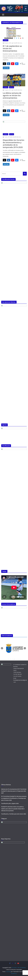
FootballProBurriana (17, 43)
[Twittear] (4, 63)
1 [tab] (8, 659)
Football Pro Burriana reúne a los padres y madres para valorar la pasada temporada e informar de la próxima (12, 808)
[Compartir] (8, 63)
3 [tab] (12, 659)
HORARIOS (5, 40)
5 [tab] (16, 659)
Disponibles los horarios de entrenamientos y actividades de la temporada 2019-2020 (13, 144)
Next (25, 648)
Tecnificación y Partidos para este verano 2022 (13, 814)
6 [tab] (18, 659)
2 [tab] (10, 659)
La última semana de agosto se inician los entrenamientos (12, 95)
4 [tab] (14, 659)
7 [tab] (20, 659)
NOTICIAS (11, 87)
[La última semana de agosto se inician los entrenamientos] (14, 80)
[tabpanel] (14, 648)
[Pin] (12, 63)
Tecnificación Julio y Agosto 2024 (10, 803)
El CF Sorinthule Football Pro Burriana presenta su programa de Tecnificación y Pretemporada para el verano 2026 (13, 798)
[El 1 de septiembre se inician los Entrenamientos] (14, 33)
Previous (2, 648)
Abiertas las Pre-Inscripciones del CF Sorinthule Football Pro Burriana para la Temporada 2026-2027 (13, 791)
